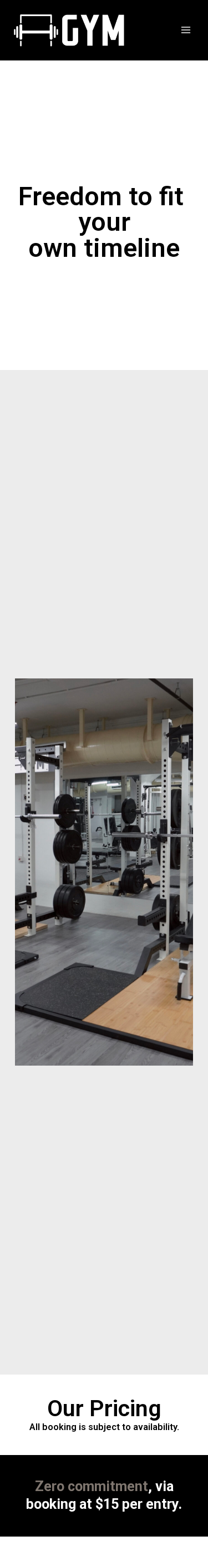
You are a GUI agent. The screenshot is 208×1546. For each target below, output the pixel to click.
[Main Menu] (186, 30)
